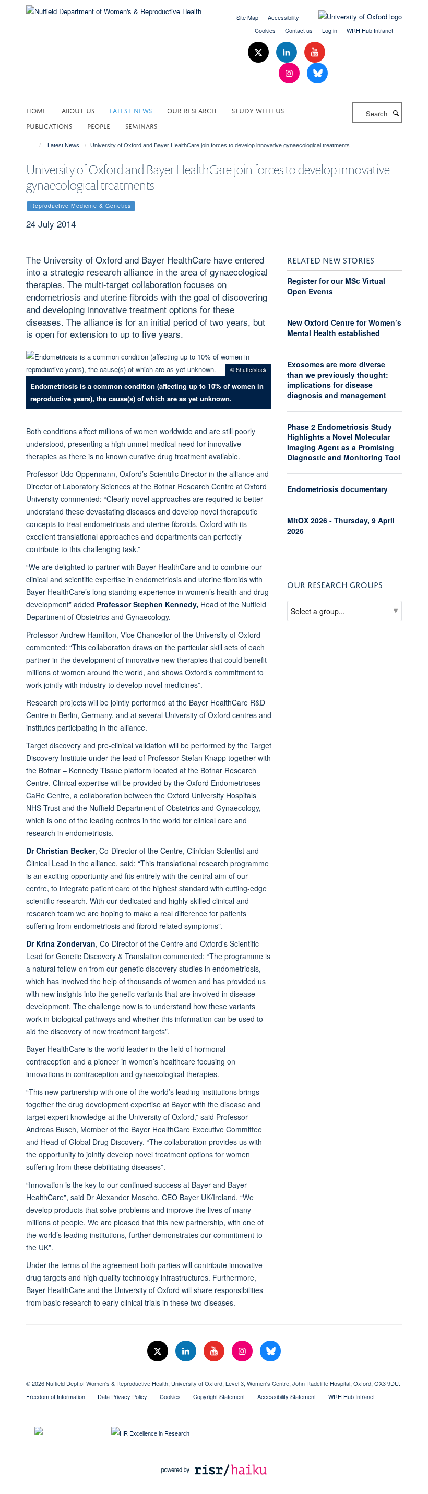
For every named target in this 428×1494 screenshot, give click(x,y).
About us (78, 110)
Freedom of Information (55, 1396)
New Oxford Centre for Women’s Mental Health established (344, 327)
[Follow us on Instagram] (290, 73)
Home (36, 110)
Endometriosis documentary (337, 489)
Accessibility (283, 17)
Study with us (258, 110)
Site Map (247, 17)
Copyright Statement (219, 1396)
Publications (49, 125)
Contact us (299, 30)
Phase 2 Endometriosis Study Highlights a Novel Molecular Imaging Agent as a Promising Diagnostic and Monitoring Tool (343, 442)
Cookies (265, 30)
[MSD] (214, 1374)
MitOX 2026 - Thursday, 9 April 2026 (341, 525)
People (98, 125)
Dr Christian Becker (60, 850)
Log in (329, 30)
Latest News (131, 110)
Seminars (141, 125)
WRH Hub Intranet (370, 30)
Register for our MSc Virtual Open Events (336, 286)
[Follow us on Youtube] (314, 52)
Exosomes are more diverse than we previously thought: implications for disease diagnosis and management (337, 379)
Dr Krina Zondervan (61, 943)
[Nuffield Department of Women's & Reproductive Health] (113, 8)
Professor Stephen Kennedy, (148, 604)
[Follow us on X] (259, 52)
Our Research (192, 110)
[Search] (395, 112)
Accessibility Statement (286, 1396)
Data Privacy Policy (122, 1396)
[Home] (35, 145)
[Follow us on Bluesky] (317, 73)
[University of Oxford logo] (352, 16)
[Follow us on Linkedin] (287, 52)
